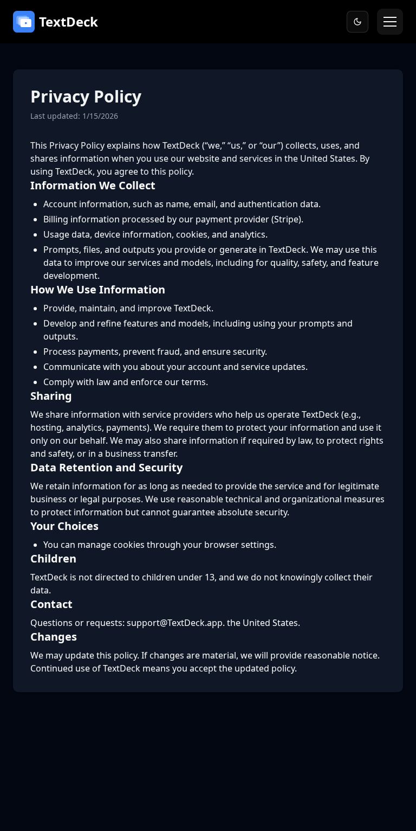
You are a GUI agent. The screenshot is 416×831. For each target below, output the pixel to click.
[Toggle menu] (390, 22)
